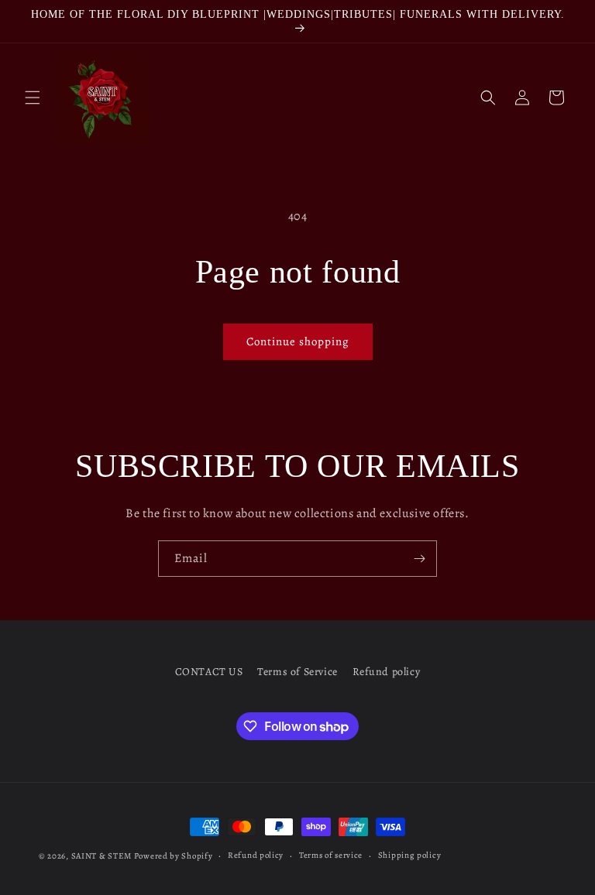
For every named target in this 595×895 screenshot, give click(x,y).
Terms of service (331, 855)
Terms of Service (297, 671)
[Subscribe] (419, 558)
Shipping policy (410, 855)
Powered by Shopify (173, 856)
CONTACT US (209, 671)
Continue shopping (297, 341)
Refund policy (387, 671)
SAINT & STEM (101, 856)
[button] (32, 98)
